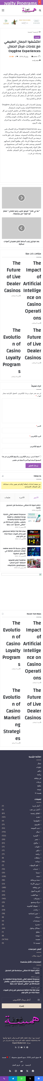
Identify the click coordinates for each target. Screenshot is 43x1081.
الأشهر (36, 497)
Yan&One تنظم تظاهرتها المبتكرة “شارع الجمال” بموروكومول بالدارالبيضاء (17, 563)
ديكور (39, 771)
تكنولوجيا (37, 821)
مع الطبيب (34, 895)
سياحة (37, 861)
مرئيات (38, 782)
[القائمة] (3, 11)
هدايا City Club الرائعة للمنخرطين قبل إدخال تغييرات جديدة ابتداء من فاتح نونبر (14, 534)
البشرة (35, 836)
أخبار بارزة (36, 806)
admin (35, 56)
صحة (38, 876)
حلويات (38, 767)
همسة (30, 32)
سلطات (37, 858)
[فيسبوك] (27, 1047)
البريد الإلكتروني (35, 436)
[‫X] (24, 1047)
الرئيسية (36, 32)
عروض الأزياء (35, 884)
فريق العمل (16, 1065)
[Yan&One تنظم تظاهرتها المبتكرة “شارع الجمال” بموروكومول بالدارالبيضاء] (33, 563)
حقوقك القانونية (32, 906)
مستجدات (36, 921)
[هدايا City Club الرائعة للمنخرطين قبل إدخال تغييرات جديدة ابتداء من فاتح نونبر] (33, 537)
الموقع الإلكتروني (35, 446)
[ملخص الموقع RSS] (15, 1047)
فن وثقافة (37, 778)
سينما (38, 873)
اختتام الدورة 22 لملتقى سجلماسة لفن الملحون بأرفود (23, 506)
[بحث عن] (40, 11)
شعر (36, 839)
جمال (39, 763)
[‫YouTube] (21, 1047)
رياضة (39, 775)
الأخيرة (21, 497)
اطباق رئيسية (35, 813)
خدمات (35, 869)
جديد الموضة (35, 828)
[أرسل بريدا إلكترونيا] (32, 56)
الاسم (38, 426)
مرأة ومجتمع (35, 902)
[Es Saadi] (21, 22)
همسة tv (38, 793)
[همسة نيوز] (29, 10)
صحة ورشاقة (35, 880)
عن (23, 1065)
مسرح (37, 924)
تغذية (38, 817)
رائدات (35, 910)
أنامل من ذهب (35, 810)
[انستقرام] (18, 1047)
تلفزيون (37, 824)
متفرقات (37, 898)
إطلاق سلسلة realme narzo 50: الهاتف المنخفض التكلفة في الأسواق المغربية (14, 551)
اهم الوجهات (34, 865)
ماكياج (36, 843)
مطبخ (39, 786)
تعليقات (7, 497)
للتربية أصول (35, 891)
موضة (39, 789)
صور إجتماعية (33, 913)
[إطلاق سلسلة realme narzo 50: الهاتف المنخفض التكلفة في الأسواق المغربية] (33, 551)
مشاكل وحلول (35, 928)
